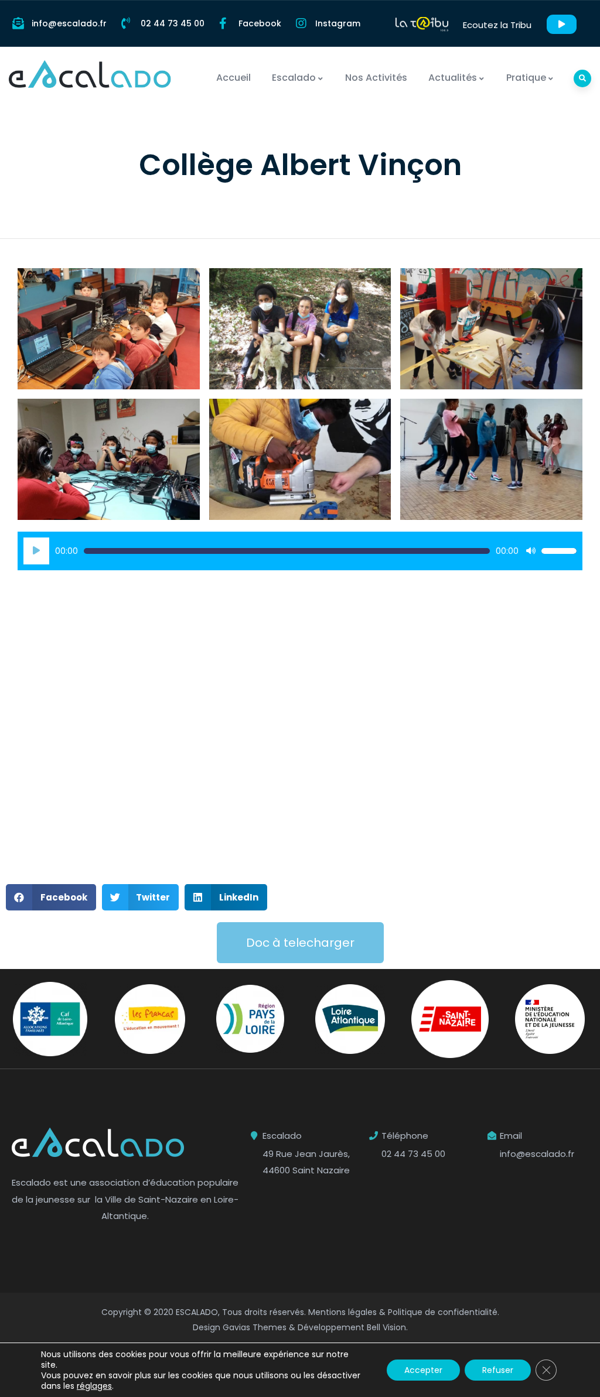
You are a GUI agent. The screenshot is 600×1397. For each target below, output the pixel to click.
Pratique (526, 77)
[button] (51, 897)
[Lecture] (36, 550)
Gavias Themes (255, 1327)
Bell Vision (386, 1327)
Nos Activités (376, 77)
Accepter (423, 1370)
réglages (94, 1386)
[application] (300, 550)
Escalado (294, 77)
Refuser (497, 1370)
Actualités (452, 77)
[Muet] (530, 551)
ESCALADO (197, 1312)
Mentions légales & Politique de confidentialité (402, 1312)
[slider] (559, 551)
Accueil (233, 77)
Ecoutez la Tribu (497, 25)
